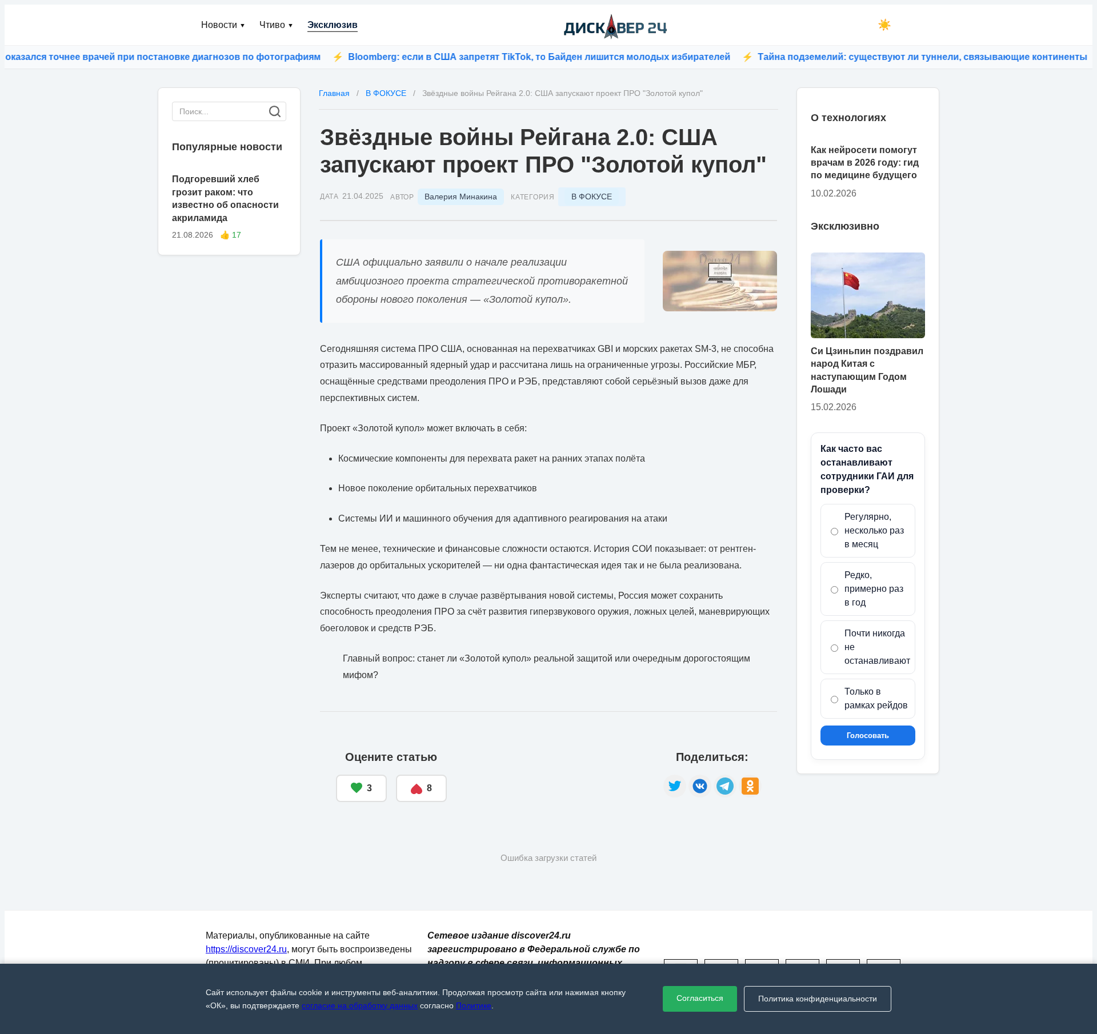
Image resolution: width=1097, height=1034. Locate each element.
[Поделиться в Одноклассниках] (750, 786)
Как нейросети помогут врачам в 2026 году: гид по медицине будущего (865, 163)
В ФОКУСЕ (591, 196)
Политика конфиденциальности (817, 998)
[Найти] (275, 111)
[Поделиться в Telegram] (725, 786)
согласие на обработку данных (360, 1005)
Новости (223, 25)
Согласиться (699, 998)
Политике (473, 1005)
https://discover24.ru (246, 949)
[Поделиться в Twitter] (674, 786)
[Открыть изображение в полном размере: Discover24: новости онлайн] (720, 281)
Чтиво (276, 25)
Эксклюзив (332, 25)
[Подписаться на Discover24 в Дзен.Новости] (555, 776)
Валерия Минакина (461, 196)
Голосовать (868, 736)
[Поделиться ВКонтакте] (699, 786)
